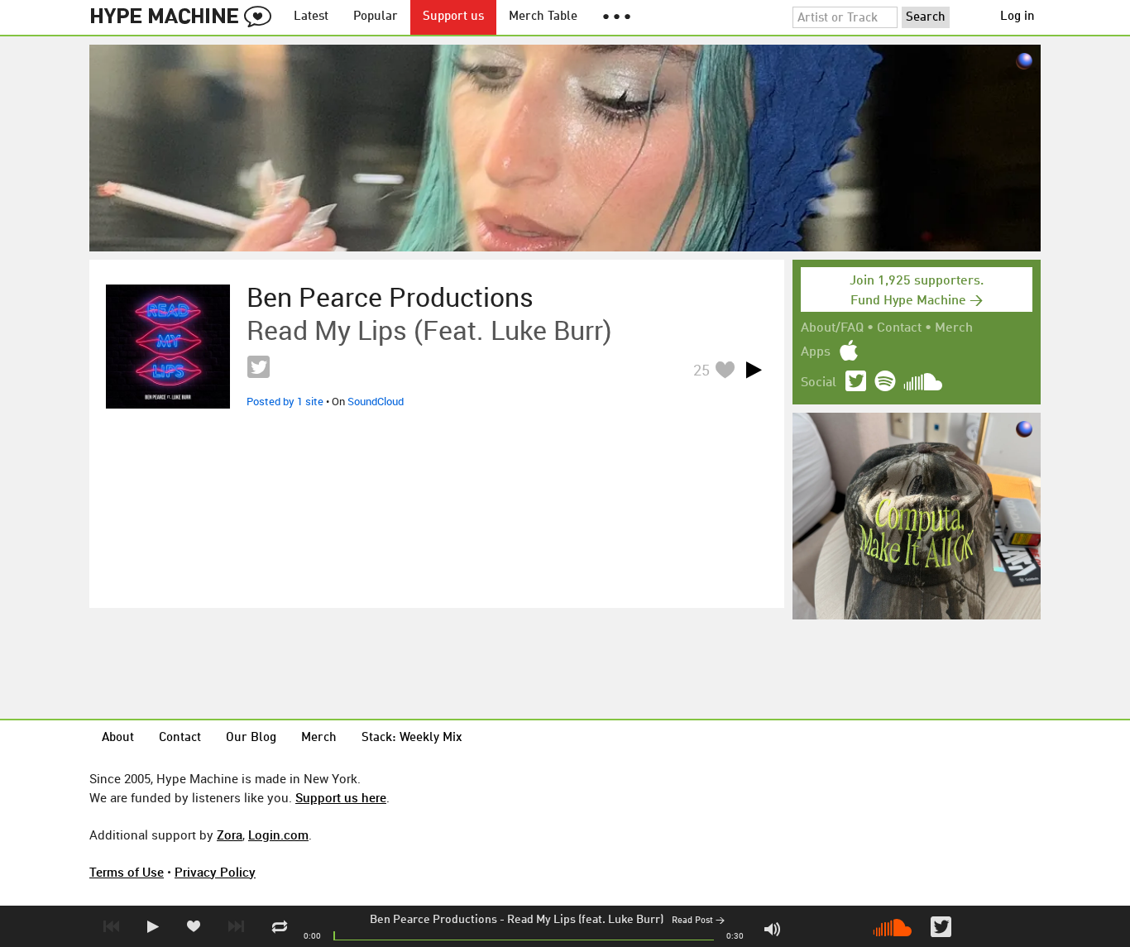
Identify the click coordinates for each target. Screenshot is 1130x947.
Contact (899, 328)
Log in (1017, 17)
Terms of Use (126, 871)
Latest (311, 17)
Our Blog (251, 738)
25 (701, 369)
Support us (453, 17)
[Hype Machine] (185, 17)
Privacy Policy (215, 871)
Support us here (340, 797)
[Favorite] (725, 369)
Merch (954, 328)
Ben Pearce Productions (433, 919)
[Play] (754, 370)
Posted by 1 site (285, 401)
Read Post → (698, 920)
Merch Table (543, 17)
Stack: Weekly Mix (412, 738)
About (118, 738)
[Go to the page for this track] (168, 347)
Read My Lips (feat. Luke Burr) (585, 919)
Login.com (278, 834)
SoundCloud (375, 401)
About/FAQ (832, 328)
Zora (229, 834)
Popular (375, 17)
